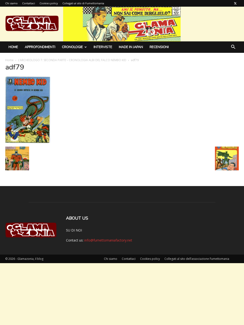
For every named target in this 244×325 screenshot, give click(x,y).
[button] (233, 47)
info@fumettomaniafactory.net (108, 240)
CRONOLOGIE (72, 47)
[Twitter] (235, 3)
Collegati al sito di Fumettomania (83, 3)
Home (13, 47)
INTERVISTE (103, 47)
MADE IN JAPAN (131, 47)
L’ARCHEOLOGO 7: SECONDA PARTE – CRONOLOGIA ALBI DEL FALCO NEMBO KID (72, 60)
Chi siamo (11, 3)
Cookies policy (49, 3)
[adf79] (28, 141)
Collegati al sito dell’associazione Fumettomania (196, 259)
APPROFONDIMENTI (40, 47)
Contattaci (28, 3)
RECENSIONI (159, 47)
